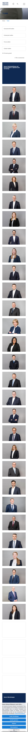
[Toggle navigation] (24, 4)
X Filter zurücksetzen (19, 57)
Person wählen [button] (7, 42)
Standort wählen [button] (7, 48)
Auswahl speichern (14, 720)
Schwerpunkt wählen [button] (8, 35)
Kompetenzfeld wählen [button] (9, 28)
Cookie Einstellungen (14, 716)
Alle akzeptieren (14, 727)
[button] (13, 4)
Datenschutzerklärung (20, 713)
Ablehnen (14, 723)
